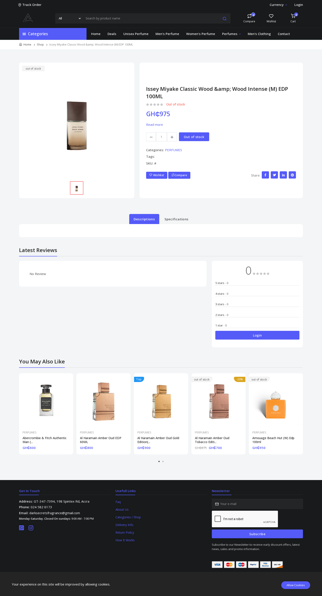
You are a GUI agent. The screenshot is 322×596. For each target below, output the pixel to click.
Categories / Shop (128, 517)
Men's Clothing (259, 34)
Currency (277, 4)
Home (96, 34)
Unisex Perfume (136, 34)
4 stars (221, 294)
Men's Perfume (167, 34)
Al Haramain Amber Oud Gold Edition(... (158, 440)
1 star (221, 325)
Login (298, 4)
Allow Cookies (296, 585)
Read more (154, 124)
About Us (122, 509)
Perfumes (229, 34)
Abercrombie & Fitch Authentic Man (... (45, 440)
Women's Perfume (200, 34)
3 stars (221, 304)
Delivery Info (124, 525)
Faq (118, 502)
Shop (40, 44)
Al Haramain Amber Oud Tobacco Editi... (212, 440)
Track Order (31, 4)
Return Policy (124, 532)
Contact (284, 34)
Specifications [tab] (176, 219)
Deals (112, 34)
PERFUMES (173, 150)
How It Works (125, 540)
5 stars (221, 283)
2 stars (221, 315)
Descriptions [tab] (144, 219)
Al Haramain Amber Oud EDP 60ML (100, 440)
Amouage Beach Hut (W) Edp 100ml (273, 440)
